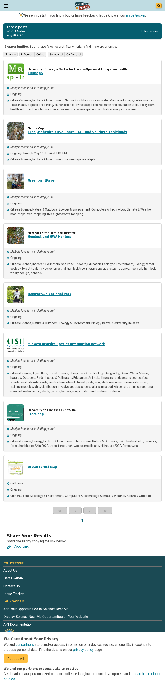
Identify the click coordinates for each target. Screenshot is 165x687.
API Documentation (17, 624)
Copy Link (21, 546)
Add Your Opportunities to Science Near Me (36, 609)
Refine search (149, 31)
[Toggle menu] (6, 5)
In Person (26, 54)
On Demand (73, 54)
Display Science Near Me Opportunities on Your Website (45, 617)
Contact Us (11, 586)
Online (40, 54)
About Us (10, 570)
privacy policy (84, 650)
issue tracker (135, 15)
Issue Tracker (13, 594)
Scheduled (56, 54)
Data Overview (14, 578)
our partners (25, 645)
